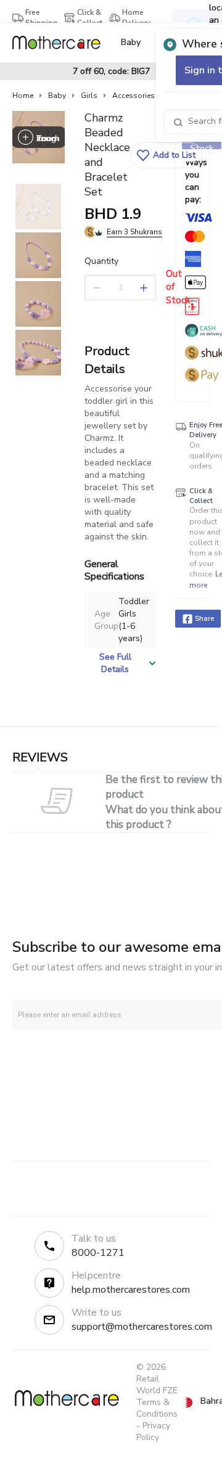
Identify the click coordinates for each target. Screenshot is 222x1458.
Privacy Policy (153, 1431)
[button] (166, 155)
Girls (89, 95)
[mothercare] (61, 42)
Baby (57, 95)
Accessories (133, 95)
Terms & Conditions (157, 1408)
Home (22, 95)
